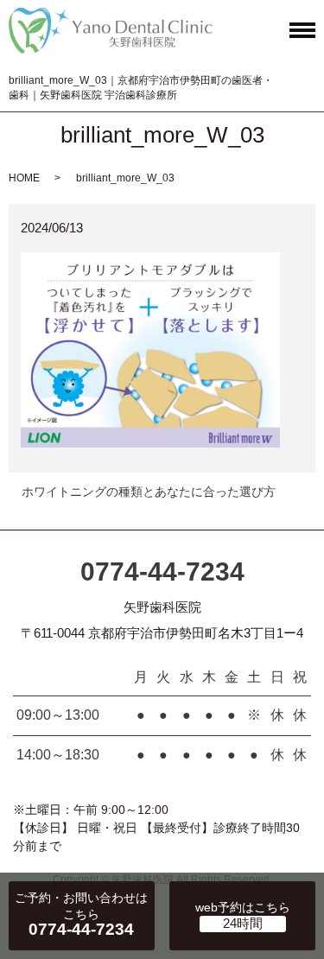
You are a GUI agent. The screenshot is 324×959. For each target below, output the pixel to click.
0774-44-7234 (162, 571)
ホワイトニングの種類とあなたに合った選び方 (149, 492)
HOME (24, 178)
